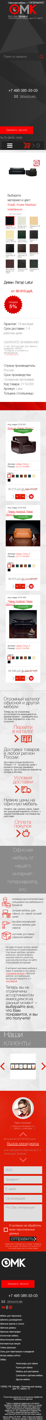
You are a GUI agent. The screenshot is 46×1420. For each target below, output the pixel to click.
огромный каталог (15, 974)
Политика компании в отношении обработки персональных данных (23, 1398)
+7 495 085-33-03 (23, 90)
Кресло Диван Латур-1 (21, 428)
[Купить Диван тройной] (30, 678)
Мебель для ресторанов (27, 1372)
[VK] (3, 1308)
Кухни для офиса (24, 1368)
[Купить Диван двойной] (30, 586)
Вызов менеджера (23, 1144)
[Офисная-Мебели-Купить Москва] (23, 14)
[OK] (7, 1308)
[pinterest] (10, 1308)
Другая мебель (23, 1379)
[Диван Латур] (23, 171)
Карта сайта (8, 1417)
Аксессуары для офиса (27, 1364)
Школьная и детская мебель (29, 1376)
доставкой (11, 981)
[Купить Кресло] (30, 496)
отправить (22, 1239)
